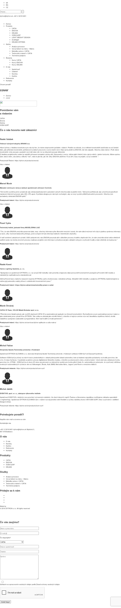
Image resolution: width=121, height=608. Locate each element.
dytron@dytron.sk (6, 16)
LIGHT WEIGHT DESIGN (21, 37)
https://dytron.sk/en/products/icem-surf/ (30, 368)
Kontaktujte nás (5, 423)
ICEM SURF (16, 35)
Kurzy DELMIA (17, 64)
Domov (8, 24)
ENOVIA (15, 30)
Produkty (9, 26)
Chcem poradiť (5, 84)
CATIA (14, 28)
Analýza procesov (18, 46)
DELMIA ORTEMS (18, 42)
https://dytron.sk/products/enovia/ (27, 160)
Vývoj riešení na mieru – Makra (23, 48)
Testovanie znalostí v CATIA (22, 53)
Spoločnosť (16, 69)
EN (7, 5)
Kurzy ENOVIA (17, 62)
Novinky (15, 74)
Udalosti (15, 71)
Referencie (10, 78)
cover (8, 98)
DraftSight (15, 39)
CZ (7, 7)
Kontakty (9, 80)
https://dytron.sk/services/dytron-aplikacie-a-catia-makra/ (35, 322)
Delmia (2, 123)
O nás (8, 67)
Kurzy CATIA (16, 60)
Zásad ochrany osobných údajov (48, 584)
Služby (8, 44)
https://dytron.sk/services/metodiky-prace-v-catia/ (34, 285)
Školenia (9, 58)
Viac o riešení (5, 164)
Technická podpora (19, 55)
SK (7, 2)
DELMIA (15, 33)
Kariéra (14, 76)
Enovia (2, 120)
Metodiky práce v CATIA (20, 51)
